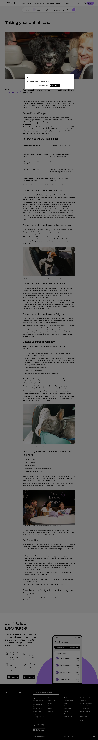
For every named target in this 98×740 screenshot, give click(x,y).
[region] (49, 81)
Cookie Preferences (43, 85)
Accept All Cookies (54, 85)
